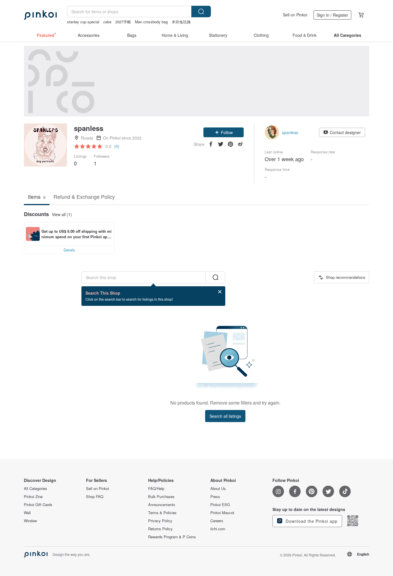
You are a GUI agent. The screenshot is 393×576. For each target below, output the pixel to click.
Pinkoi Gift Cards (38, 505)
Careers (216, 521)
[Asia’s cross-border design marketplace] (40, 15)
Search (201, 11)
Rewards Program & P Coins (172, 537)
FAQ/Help (156, 489)
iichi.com (217, 529)
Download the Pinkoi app (310, 521)
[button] (223, 132)
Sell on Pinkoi (295, 15)
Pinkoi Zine (33, 497)
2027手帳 (123, 21)
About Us (218, 489)
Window (30, 521)
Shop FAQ (94, 497)
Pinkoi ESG (220, 505)
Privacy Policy (160, 521)
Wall (27, 513)
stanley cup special (83, 21)
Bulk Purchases (161, 497)
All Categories (35, 489)
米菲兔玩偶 (181, 21)
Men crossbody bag (151, 21)
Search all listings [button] (225, 416)
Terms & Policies (162, 513)
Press (215, 497)
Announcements (161, 505)
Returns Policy (160, 529)
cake (107, 21)
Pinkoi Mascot (222, 513)
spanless (290, 132)
